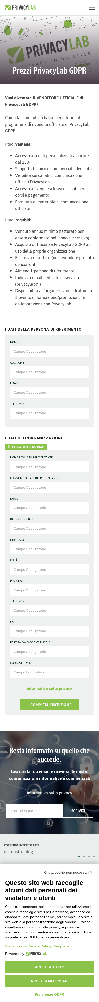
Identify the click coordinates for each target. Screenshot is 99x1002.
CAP (12, 622)
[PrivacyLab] (35, 953)
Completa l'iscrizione (50, 704)
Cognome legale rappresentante (34, 478)
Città (14, 560)
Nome (14, 342)
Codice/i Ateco (20, 663)
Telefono (17, 404)
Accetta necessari (50, 981)
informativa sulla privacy (49, 688)
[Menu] (92, 7)
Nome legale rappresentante (31, 457)
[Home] (20, 7)
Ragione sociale (22, 519)
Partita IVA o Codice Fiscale (30, 642)
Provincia (17, 581)
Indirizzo (17, 540)
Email (14, 383)
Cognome (17, 363)
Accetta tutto (49, 967)
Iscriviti (77, 810)
